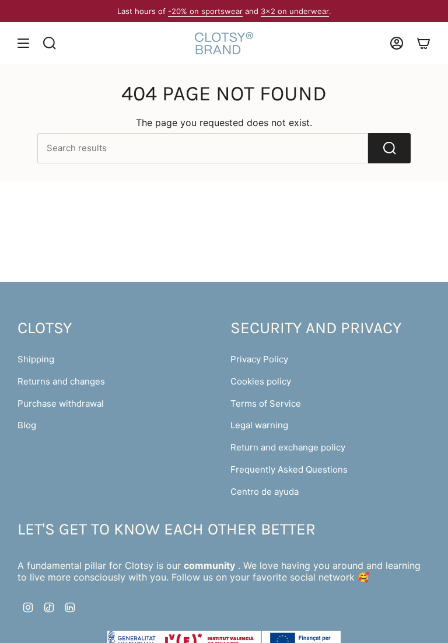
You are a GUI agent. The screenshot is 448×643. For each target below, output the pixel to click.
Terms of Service (265, 403)
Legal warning (259, 425)
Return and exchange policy (287, 447)
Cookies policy (260, 381)
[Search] (389, 148)
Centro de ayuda (264, 491)
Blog (27, 425)
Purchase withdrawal (61, 403)
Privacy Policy (259, 359)
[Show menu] (23, 43)
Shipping (36, 359)
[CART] (423, 43)
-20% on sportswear (205, 11)
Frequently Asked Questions (289, 469)
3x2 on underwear (295, 11)
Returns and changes (61, 381)
